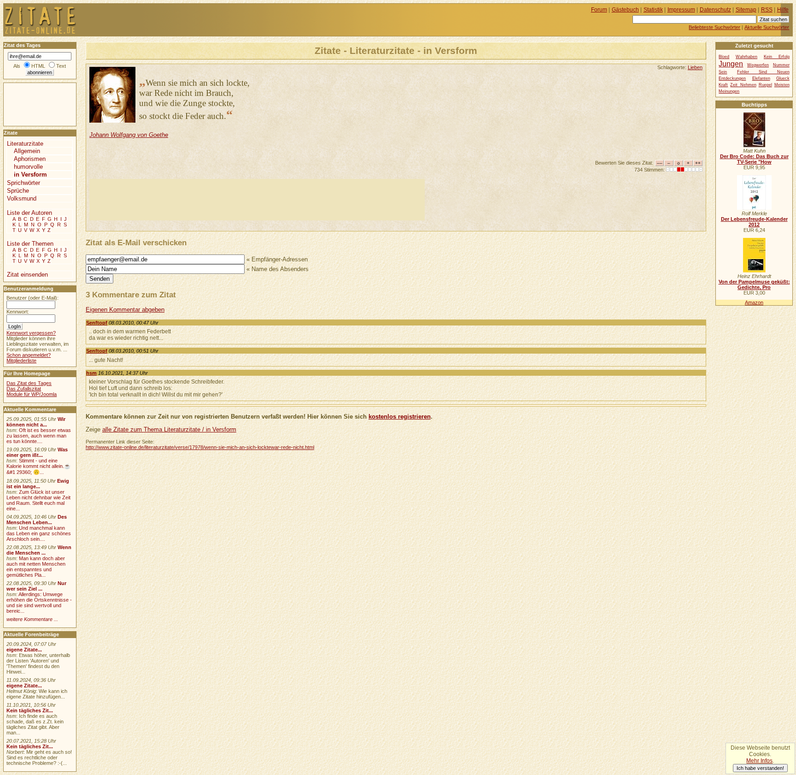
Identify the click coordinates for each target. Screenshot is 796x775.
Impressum (681, 9)
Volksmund (21, 198)
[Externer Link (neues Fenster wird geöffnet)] (754, 145)
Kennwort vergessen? (31, 333)
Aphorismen (30, 158)
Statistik (653, 9)
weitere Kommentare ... (32, 619)
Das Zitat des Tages (29, 383)
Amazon (754, 302)
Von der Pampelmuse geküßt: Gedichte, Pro (754, 284)
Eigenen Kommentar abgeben (125, 309)
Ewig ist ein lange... (37, 483)
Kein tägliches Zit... (29, 710)
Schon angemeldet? (28, 355)
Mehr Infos (759, 760)
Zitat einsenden (27, 274)
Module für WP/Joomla (31, 394)
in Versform (30, 174)
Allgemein (27, 151)
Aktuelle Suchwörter (766, 27)
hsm (91, 373)
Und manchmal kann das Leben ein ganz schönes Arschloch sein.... (38, 533)
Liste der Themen (30, 243)
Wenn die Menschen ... (38, 550)
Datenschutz (715, 9)
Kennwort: (17, 311)
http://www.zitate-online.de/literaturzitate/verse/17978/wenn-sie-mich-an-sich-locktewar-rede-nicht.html (200, 447)
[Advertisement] (257, 199)
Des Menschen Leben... (36, 519)
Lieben (695, 67)
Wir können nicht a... (35, 421)
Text (61, 66)
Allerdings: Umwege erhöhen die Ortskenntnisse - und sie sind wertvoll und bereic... (39, 603)
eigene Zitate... (24, 649)
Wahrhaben (746, 56)
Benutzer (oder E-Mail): (32, 298)
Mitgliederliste (21, 360)
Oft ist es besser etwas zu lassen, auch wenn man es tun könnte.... (38, 435)
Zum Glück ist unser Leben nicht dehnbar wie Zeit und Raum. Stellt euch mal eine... (38, 500)
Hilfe (783, 9)
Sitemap (746, 9)
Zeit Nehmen (743, 85)
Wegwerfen (758, 65)
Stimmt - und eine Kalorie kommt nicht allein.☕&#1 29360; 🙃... (38, 466)
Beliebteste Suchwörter (714, 27)
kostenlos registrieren (400, 416)
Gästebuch (625, 9)
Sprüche (18, 190)
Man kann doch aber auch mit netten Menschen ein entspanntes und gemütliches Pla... (35, 567)
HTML (38, 66)
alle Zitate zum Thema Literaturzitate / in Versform (169, 429)
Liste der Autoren (29, 212)
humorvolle (28, 166)
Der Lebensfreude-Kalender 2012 (754, 221)
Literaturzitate (25, 143)
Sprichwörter (23, 182)
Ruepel (765, 85)
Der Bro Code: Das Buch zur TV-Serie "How (754, 159)
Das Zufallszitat (23, 388)
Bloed (724, 56)
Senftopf (96, 322)
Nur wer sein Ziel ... (36, 586)
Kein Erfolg (777, 56)
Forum (599, 9)
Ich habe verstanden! (760, 768)
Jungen (731, 63)
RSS (767, 9)
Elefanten (761, 78)
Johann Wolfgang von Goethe (128, 134)
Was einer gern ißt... (37, 452)
